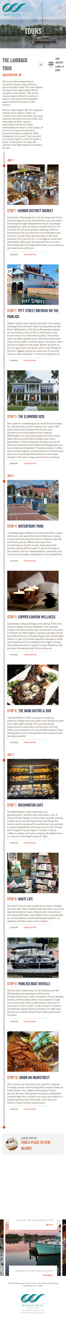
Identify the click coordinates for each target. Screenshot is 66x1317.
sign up (49, 1224)
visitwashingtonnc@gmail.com (33, 1312)
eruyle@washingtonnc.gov (33, 1310)
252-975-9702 (33, 1308)
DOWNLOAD (47, 1275)
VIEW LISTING (30, 254)
